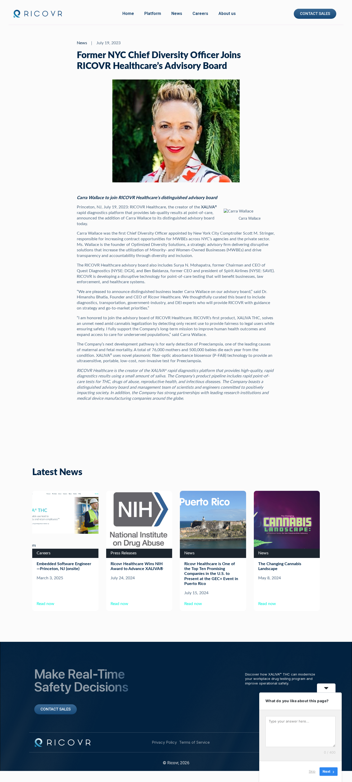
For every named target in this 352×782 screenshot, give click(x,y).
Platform (152, 13)
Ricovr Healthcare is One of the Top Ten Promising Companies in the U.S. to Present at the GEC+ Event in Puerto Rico (211, 574)
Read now (45, 604)
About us (227, 13)
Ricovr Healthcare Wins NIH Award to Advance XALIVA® (137, 566)
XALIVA (209, 207)
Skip (312, 771)
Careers (200, 13)
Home (128, 13)
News (176, 13)
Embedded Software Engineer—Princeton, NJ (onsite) (64, 566)
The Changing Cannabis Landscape (279, 566)
